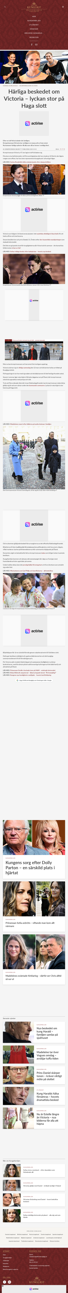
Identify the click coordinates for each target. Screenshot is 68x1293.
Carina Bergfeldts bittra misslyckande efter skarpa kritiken (30, 162)
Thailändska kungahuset (27, 1241)
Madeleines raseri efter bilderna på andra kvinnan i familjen (30, 424)
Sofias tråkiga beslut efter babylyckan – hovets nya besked (30, 251)
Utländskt (34, 25)
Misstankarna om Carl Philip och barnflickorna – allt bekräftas (31, 571)
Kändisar (34, 29)
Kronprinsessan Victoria (28, 85)
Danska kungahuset (46, 1234)
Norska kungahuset (34, 1234)
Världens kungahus (33, 33)
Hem (34, 17)
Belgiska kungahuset (26, 1237)
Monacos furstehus (54, 1241)
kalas (43, 553)
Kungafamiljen (34, 21)
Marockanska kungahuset (41, 1241)
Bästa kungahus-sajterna (10, 1269)
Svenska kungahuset (10, 85)
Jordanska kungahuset (39, 1237)
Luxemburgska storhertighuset (54, 1237)
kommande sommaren (37, 385)
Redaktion (34, 37)
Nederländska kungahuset (12, 1237)
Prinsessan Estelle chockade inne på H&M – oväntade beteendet (32, 670)
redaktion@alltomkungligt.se (38, 1256)
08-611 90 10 (33, 1262)
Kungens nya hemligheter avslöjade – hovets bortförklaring (30, 675)
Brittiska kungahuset (22, 1234)
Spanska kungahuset (58, 1234)
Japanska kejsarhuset (14, 1241)
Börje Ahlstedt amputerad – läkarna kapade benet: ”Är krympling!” (33, 673)
